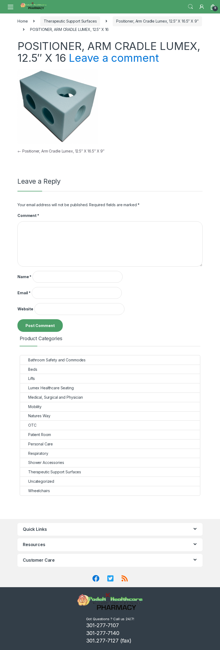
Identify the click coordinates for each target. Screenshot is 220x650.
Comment (28, 215)
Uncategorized (41, 481)
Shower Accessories (46, 462)
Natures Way (39, 415)
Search (190, 7)
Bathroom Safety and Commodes (57, 360)
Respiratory (38, 453)
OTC (32, 425)
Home (22, 21)
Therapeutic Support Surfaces (70, 21)
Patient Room (39, 434)
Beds (32, 369)
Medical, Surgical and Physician (55, 397)
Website (25, 309)
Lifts (31, 378)
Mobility (35, 406)
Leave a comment (114, 57)
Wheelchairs (39, 490)
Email (24, 292)
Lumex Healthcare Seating (51, 388)
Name (24, 276)
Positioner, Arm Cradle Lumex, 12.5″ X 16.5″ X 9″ (157, 21)
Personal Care (40, 444)
